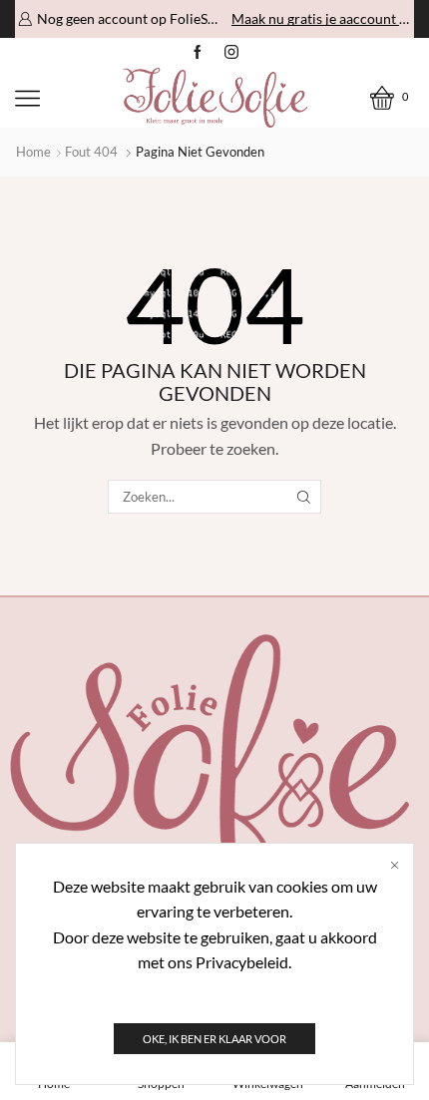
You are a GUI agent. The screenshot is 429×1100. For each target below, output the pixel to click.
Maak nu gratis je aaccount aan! (321, 18)
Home (33, 152)
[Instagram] (231, 53)
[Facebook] (198, 53)
